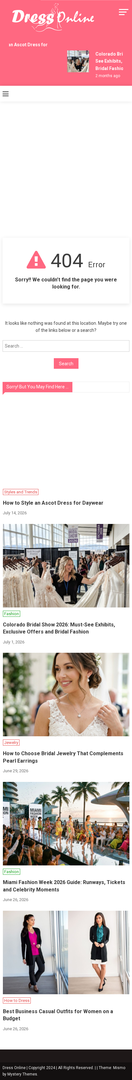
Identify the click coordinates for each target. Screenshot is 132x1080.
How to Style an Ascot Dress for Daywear (53, 503)
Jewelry (11, 742)
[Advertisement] (66, 168)
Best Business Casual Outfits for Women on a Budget (58, 1015)
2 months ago (106, 76)
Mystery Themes (22, 1074)
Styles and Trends (20, 492)
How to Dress (16, 1000)
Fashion (11, 613)
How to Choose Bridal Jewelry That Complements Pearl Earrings (63, 757)
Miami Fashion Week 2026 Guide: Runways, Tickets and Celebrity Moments (64, 885)
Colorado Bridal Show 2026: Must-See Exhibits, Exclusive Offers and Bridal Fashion (59, 628)
